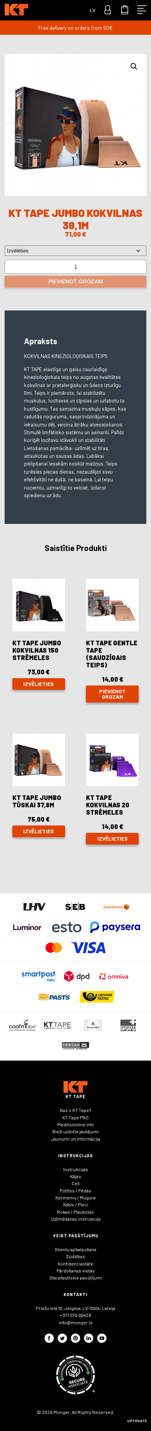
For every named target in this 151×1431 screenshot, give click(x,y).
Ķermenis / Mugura (75, 1197)
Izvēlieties (38, 684)
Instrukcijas (75, 1169)
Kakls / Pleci (75, 1204)
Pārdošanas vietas (76, 1270)
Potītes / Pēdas (75, 1190)
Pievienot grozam (75, 282)
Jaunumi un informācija (75, 1138)
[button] (134, 66)
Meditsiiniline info (75, 1124)
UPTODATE (137, 1421)
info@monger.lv (76, 1322)
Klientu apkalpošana (75, 1249)
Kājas (75, 1176)
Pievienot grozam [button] (112, 694)
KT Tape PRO (75, 1117)
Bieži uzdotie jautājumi (75, 1131)
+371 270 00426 (75, 1315)
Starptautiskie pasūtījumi (75, 1277)
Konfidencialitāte (75, 1263)
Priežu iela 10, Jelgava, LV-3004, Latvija (75, 1308)
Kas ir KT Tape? (75, 1110)
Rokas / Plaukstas (75, 1211)
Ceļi (76, 1183)
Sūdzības (75, 1256)
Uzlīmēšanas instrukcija (76, 1218)
